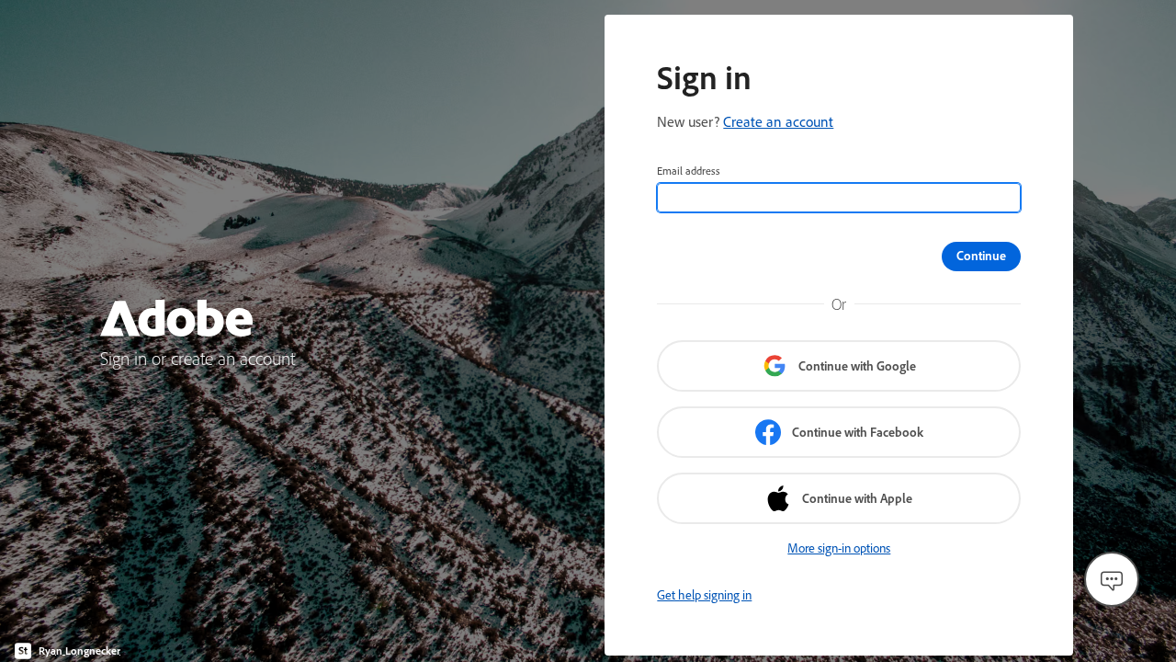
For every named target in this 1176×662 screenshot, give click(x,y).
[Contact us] (1111, 579)
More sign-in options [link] (838, 548)
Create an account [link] (778, 121)
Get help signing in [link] (704, 595)
